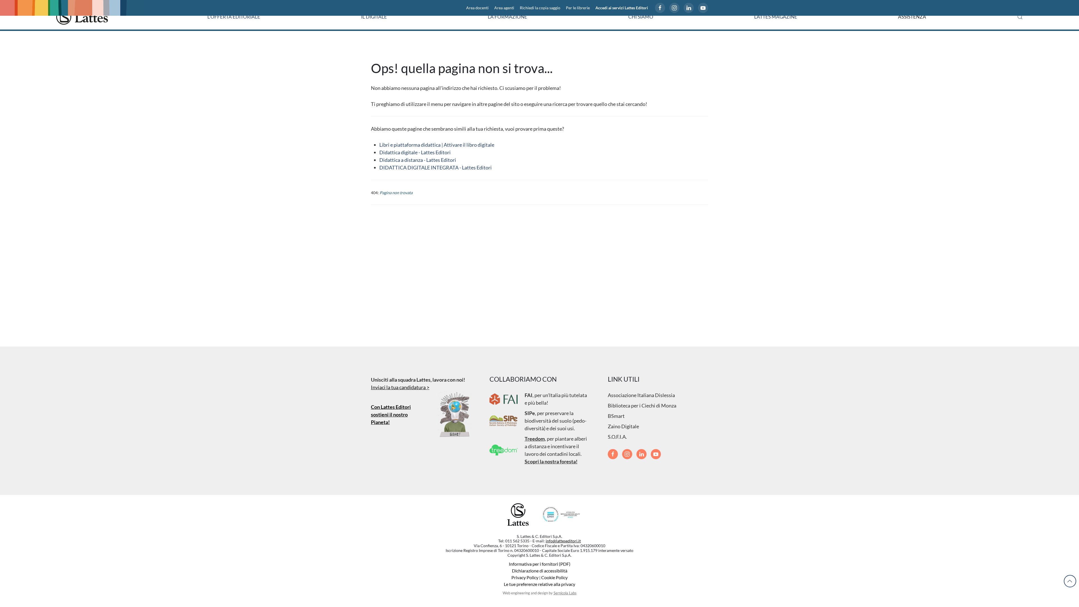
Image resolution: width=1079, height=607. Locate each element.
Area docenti (477, 8)
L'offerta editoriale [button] (233, 17)
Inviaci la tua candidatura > (400, 387)
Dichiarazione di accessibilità (539, 570)
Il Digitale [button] (374, 17)
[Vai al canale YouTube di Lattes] (703, 8)
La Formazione (507, 17)
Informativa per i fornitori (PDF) (539, 564)
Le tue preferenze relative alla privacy (539, 584)
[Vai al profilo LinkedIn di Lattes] (689, 8)
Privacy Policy (524, 577)
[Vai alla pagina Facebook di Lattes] (660, 8)
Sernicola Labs (565, 593)
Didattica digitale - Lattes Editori (415, 152)
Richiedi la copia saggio (540, 8)
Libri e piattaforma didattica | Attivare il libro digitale (436, 145)
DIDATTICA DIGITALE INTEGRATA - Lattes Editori (435, 167)
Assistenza (912, 17)
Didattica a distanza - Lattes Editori (417, 160)
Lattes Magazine (775, 17)
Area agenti (504, 8)
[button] (1020, 16)
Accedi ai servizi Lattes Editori (621, 8)
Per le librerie (578, 8)
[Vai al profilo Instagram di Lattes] (674, 8)
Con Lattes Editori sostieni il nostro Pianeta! (391, 414)
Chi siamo (640, 17)
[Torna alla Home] (82, 16)
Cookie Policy (554, 577)
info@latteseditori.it (563, 540)
